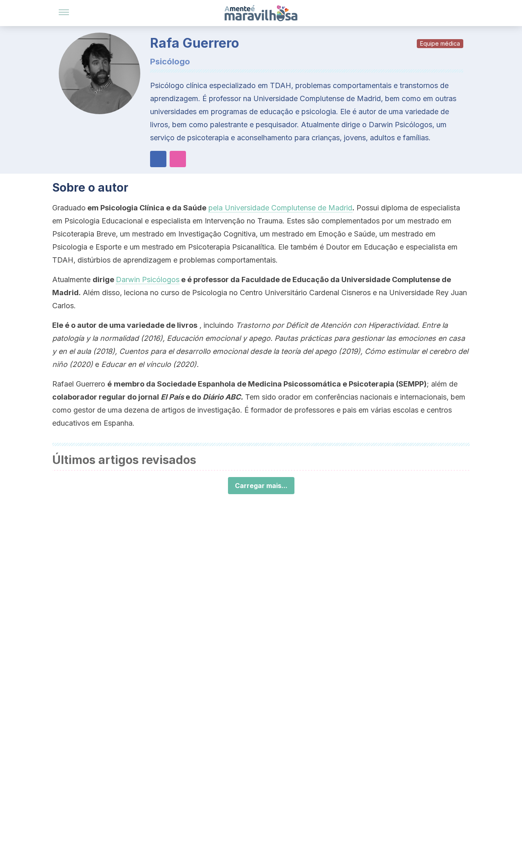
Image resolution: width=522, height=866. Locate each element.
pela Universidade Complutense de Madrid (280, 207)
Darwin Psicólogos (147, 279)
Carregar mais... (261, 486)
